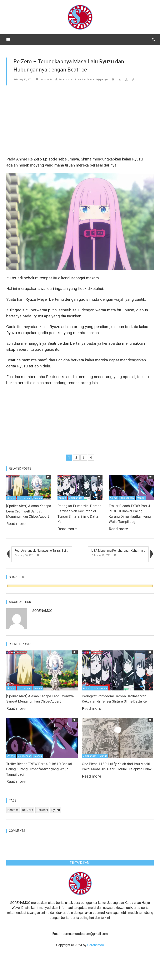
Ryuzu (55, 810)
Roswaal (42, 810)
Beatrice (13, 810)
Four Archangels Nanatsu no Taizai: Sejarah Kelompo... (50, 550)
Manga (38, 498)
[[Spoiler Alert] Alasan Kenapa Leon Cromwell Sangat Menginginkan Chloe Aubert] (28, 487)
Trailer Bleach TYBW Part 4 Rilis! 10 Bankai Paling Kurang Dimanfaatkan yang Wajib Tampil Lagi (39, 769)
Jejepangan (102, 79)
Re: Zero (27, 810)
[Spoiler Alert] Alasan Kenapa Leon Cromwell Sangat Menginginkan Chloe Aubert (28, 511)
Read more (15, 523)
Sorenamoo (65, 79)
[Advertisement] (80, 121)
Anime (90, 79)
